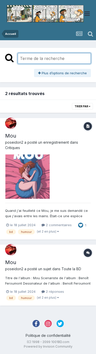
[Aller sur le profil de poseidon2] (10, 123)
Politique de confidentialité (48, 335)
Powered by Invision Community (48, 346)
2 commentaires (58, 225)
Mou (10, 136)
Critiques (12, 147)
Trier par (81, 106)
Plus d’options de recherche (64, 73)
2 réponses (54, 291)
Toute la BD (71, 269)
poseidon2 (14, 142)
